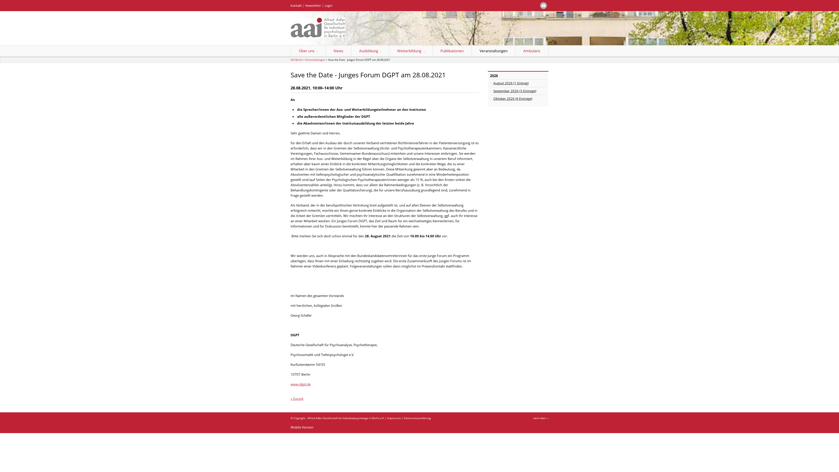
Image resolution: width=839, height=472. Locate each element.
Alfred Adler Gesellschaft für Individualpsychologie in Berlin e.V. (345, 418)
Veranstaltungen (494, 50)
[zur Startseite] (318, 36)
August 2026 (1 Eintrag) (511, 83)
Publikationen (452, 50)
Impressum (394, 418)
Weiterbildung (409, 50)
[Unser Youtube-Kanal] (543, 5)
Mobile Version (302, 427)
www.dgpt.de (301, 384)
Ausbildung (368, 50)
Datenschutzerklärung (417, 418)
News (338, 50)
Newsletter (313, 6)
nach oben (539, 418)
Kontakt (296, 6)
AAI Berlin (297, 60)
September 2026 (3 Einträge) (514, 91)
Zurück (298, 398)
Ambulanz (531, 50)
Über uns (306, 50)
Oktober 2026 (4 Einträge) (512, 98)
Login (329, 6)
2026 (494, 75)
